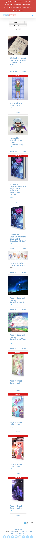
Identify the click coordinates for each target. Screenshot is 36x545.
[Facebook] (4, 536)
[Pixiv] (31, 536)
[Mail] (27, 536)
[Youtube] (16, 536)
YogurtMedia (13, 531)
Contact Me (21, 531)
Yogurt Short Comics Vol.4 (16, 507)
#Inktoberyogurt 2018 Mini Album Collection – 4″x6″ (18, 61)
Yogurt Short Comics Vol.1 (16, 381)
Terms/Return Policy (20, 533)
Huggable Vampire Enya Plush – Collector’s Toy (16, 141)
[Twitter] (12, 536)
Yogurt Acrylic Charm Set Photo (18, 264)
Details (24, 71)
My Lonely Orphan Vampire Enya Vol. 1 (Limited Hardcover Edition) (18, 189)
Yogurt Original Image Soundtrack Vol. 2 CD (18, 337)
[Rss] (8, 536)
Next (31, 522)
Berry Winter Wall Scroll (16, 104)
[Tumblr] (23, 536)
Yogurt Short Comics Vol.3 (16, 465)
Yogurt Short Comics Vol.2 (16, 423)
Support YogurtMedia (18, 529)
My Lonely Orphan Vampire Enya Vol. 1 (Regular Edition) (18, 237)
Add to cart (14, 71)
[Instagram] (19, 536)
